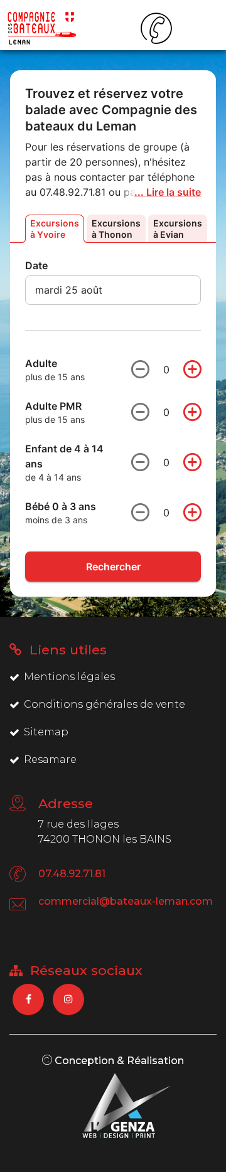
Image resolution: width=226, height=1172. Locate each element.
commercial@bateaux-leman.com (125, 901)
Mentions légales (69, 677)
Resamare (50, 759)
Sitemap (46, 732)
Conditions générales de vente (104, 704)
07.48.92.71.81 (71, 874)
